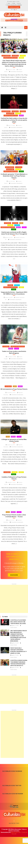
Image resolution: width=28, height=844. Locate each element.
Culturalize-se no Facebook (12, 771)
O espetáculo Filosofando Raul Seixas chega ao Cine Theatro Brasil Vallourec (18, 621)
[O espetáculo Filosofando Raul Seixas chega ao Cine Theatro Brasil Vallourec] (5, 622)
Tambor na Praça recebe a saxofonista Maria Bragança (14, 352)
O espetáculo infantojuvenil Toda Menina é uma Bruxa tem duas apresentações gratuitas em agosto (18, 662)
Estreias (10, 285)
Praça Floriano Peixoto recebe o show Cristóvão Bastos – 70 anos (14, 516)
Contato (13, 3)
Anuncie (19, 3)
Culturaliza (15, 55)
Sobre (9, 3)
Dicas (21, 223)
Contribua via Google (14, 7)
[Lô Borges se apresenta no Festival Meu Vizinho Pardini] (14, 427)
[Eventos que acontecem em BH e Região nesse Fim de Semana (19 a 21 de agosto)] (14, 213)
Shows (24, 227)
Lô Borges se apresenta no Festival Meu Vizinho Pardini (14, 440)
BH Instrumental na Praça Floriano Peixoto (14, 389)
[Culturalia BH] (14, 814)
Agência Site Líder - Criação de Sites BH (19, 833)
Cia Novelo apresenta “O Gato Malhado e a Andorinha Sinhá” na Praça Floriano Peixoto (14, 176)
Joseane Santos (13, 627)
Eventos (17, 225)
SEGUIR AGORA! (14, 575)
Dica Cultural (10, 113)
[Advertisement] (14, 599)
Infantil (21, 57)
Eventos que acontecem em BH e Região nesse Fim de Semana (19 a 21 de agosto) (14, 233)
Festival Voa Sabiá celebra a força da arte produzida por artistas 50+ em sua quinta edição (14, 120)
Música (21, 115)
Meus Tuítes (3, 789)
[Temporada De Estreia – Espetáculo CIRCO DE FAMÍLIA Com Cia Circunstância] (14, 273)
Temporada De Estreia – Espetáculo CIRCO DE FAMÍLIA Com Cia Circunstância (14, 293)
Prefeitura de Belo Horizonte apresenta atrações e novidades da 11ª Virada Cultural (18, 650)
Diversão (23, 55)
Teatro (21, 171)
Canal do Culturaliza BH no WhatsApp (14, 5)
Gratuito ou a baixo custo (10, 57)
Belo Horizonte (6, 55)
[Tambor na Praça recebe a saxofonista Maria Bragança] (14, 334)
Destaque (22, 111)
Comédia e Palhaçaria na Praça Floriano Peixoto (14, 478)
